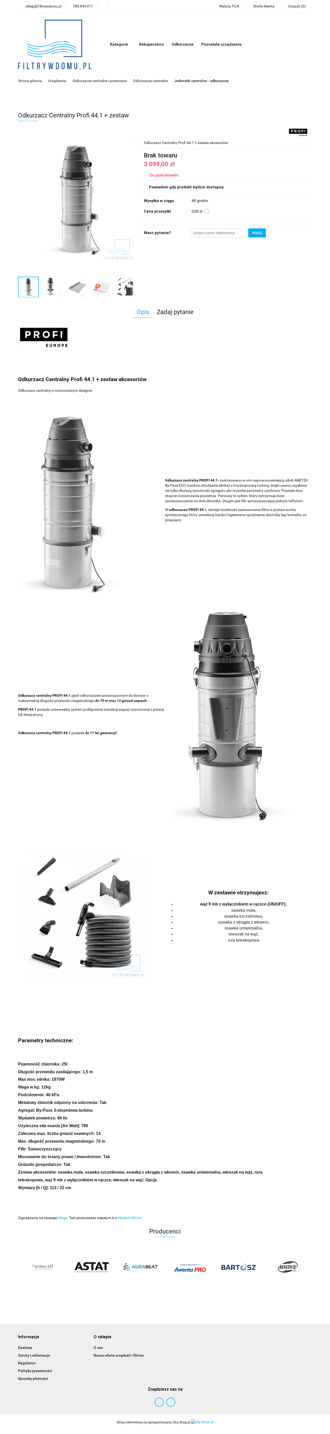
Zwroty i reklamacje (34, 1355)
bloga (62, 1218)
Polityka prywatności (35, 1371)
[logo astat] (91, 1267)
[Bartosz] (238, 1267)
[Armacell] (42, 1267)
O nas (98, 1347)
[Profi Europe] (298, 132)
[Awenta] (189, 1267)
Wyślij (257, 233)
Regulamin (27, 1363)
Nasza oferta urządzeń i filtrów (119, 1355)
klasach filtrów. (130, 1218)
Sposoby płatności (33, 1378)
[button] (28, 1337)
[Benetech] (287, 1267)
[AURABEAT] (140, 1267)
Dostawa (25, 1347)
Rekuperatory (151, 44)
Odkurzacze (183, 44)
